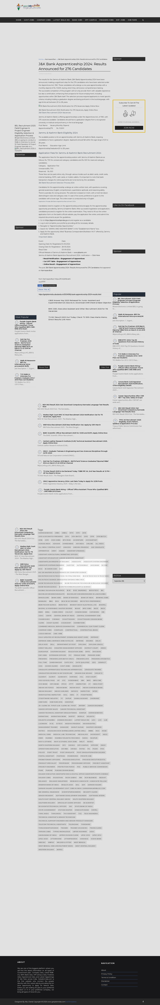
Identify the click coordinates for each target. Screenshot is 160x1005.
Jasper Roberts (84, 587)
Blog (90, 587)
